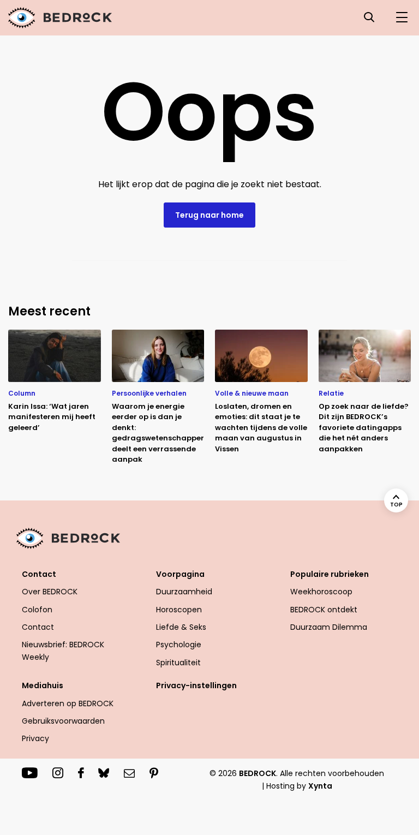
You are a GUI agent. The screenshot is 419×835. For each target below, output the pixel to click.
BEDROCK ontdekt (323, 609)
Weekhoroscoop (321, 591)
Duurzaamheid (184, 591)
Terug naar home (209, 215)
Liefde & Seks (181, 627)
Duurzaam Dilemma (328, 627)
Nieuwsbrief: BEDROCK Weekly (63, 650)
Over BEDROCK (49, 591)
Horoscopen (179, 609)
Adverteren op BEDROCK (67, 703)
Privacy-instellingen (196, 685)
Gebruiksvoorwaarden (63, 720)
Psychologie (178, 644)
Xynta (320, 785)
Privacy (35, 738)
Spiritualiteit (178, 662)
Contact (38, 627)
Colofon (37, 609)
